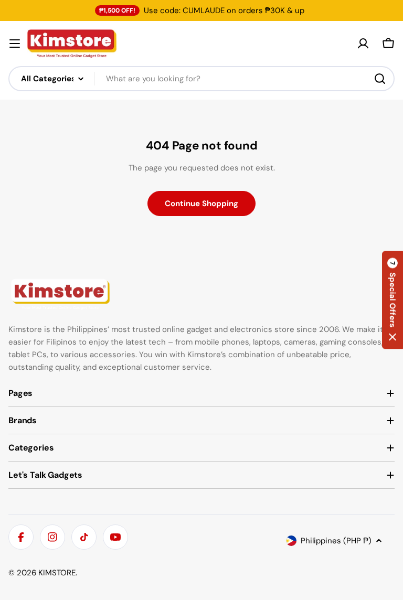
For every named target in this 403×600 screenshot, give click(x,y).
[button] (392, 300)
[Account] (363, 43)
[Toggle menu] (14, 43)
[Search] (380, 78)
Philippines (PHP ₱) (336, 540)
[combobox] (201, 78)
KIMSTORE (57, 572)
